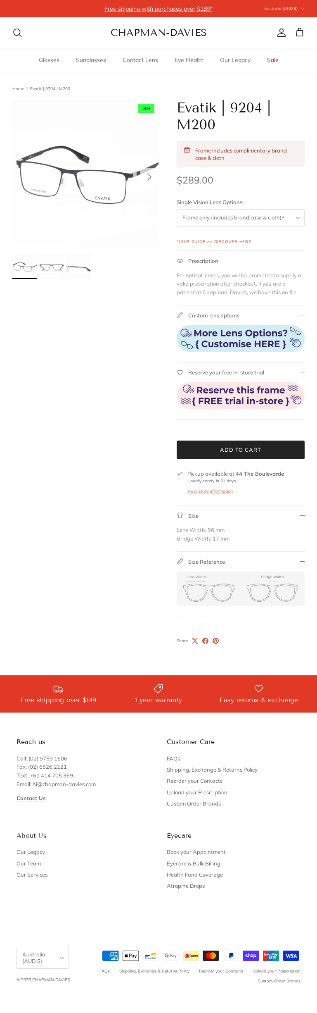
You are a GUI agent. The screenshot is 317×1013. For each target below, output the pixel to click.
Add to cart (240, 449)
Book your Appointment (196, 852)
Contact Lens (140, 60)
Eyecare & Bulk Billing (193, 863)
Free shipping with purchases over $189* (158, 8)
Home (18, 88)
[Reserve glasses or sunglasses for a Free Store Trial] (241, 406)
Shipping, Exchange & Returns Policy (212, 769)
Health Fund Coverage (195, 874)
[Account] (279, 33)
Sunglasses (91, 60)
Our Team (29, 863)
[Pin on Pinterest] (216, 641)
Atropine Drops (186, 885)
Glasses (49, 60)
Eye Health (189, 60)
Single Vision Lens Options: (210, 202)
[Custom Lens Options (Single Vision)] (241, 349)
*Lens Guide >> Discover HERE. (215, 241)
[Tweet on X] (195, 641)
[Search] (17, 33)
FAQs (173, 758)
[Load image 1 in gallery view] (85, 173)
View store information (210, 491)
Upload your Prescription (197, 792)
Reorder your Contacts (194, 780)
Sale (273, 60)
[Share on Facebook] (205, 641)
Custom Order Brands (194, 803)
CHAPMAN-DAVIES (51, 979)
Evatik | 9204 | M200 (50, 88)
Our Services (32, 874)
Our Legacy (235, 60)
